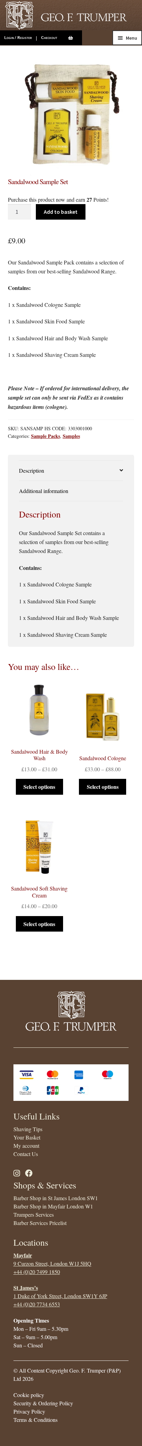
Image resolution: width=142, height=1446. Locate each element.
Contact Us (25, 1153)
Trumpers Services (33, 1214)
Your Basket (26, 1137)
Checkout (49, 37)
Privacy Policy (29, 1411)
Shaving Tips (27, 1129)
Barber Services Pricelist (40, 1222)
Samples (71, 436)
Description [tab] (31, 470)
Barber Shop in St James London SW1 (55, 1198)
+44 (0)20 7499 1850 (36, 1271)
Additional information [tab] (43, 490)
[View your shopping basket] (75, 37)
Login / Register (18, 37)
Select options (39, 787)
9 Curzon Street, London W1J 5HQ (52, 1263)
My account (26, 1145)
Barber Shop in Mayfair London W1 (53, 1206)
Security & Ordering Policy (43, 1403)
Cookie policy (28, 1394)
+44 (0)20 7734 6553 (36, 1304)
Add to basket (61, 211)
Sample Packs (45, 436)
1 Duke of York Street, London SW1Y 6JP (60, 1295)
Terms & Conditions (35, 1419)
